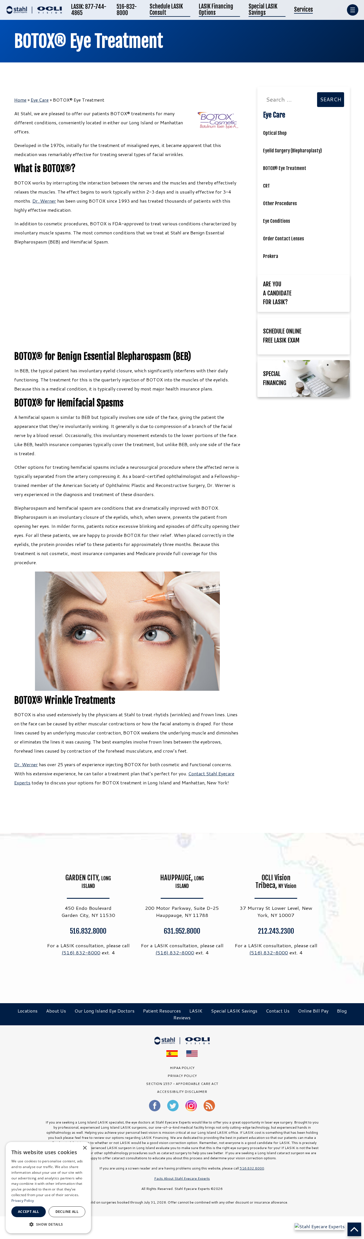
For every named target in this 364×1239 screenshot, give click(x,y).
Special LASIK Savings (263, 9)
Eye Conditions (276, 221)
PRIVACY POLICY (182, 1075)
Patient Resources (162, 1010)
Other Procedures (280, 203)
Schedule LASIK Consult (166, 9)
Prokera (270, 256)
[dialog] (48, 1187)
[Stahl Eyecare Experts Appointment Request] (320, 1226)
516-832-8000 (127, 10)
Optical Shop (275, 133)
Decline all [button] (66, 1211)
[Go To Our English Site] (192, 1053)
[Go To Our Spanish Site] (172, 1053)
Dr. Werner (44, 201)
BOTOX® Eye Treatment (88, 41)
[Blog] (209, 1105)
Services (303, 9)
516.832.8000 (88, 931)
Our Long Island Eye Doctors (105, 1010)
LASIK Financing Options (216, 9)
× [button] (84, 1148)
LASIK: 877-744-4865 (88, 10)
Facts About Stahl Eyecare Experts (182, 1178)
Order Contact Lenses (283, 239)
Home (20, 99)
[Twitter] (173, 1105)
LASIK (195, 1010)
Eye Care (40, 99)
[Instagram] (191, 1105)
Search (330, 99)
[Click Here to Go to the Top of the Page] (354, 1229)
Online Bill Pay (313, 1010)
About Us (56, 1010)
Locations (28, 1010)
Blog (342, 1010)
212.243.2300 (276, 931)
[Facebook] (154, 1105)
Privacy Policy (22, 1200)
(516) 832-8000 (81, 952)
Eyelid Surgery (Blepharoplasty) (292, 151)
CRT (266, 186)
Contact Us (277, 1010)
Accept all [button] (28, 1211)
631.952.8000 (182, 931)
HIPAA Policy (182, 1067)
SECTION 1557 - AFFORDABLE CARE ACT (182, 1083)
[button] (48, 1224)
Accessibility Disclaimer (182, 1091)
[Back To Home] (34, 10)
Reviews (182, 1017)
